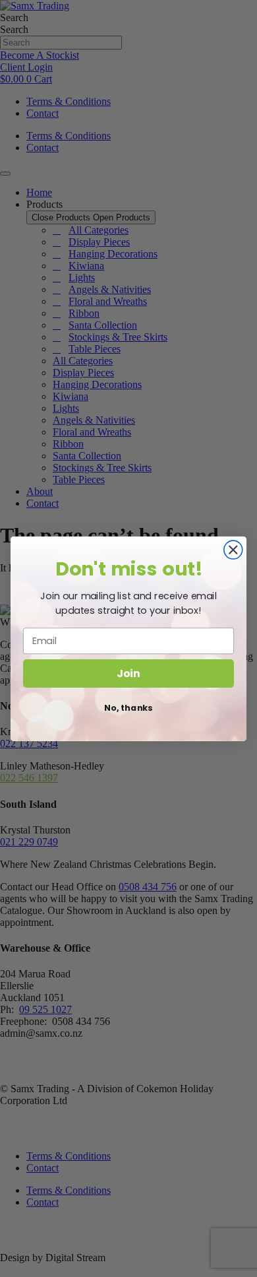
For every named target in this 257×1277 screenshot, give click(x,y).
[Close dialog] (233, 549)
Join (128, 672)
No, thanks (128, 707)
